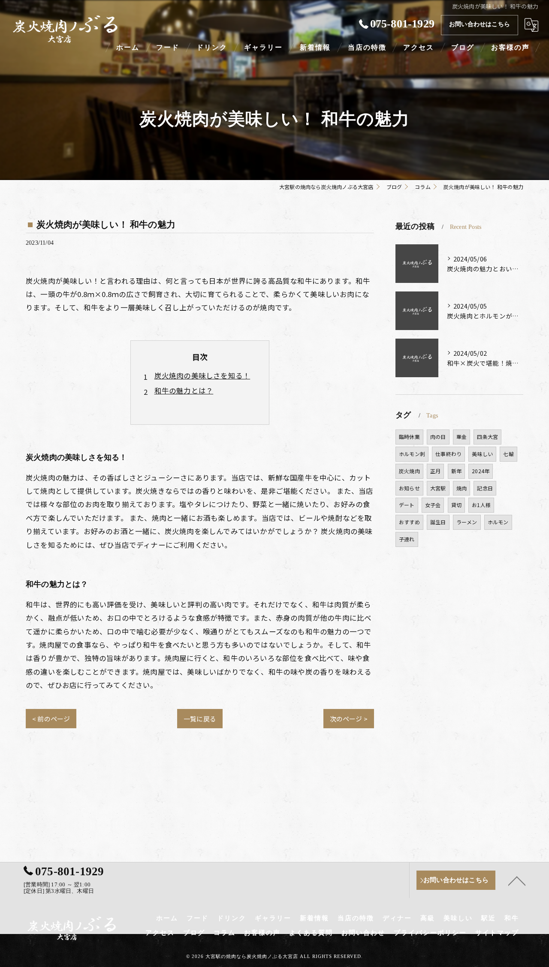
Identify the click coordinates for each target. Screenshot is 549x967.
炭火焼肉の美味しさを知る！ (202, 375)
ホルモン (498, 522)
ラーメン (466, 522)
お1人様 (481, 504)
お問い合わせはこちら (479, 24)
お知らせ (409, 488)
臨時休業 (409, 436)
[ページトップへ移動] (516, 880)
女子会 (433, 504)
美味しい (482, 453)
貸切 (456, 504)
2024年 (480, 470)
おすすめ (409, 522)
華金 (461, 436)
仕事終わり (448, 453)
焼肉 (461, 488)
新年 (456, 470)
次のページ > (349, 718)
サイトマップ (497, 932)
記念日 (485, 488)
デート (407, 504)
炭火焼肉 (409, 470)
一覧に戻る (200, 718)
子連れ (407, 539)
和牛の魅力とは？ (184, 390)
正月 (435, 470)
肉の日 (438, 436)
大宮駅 (438, 488)
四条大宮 (487, 436)
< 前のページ (51, 718)
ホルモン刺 (412, 453)
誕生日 (438, 522)
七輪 (508, 453)
